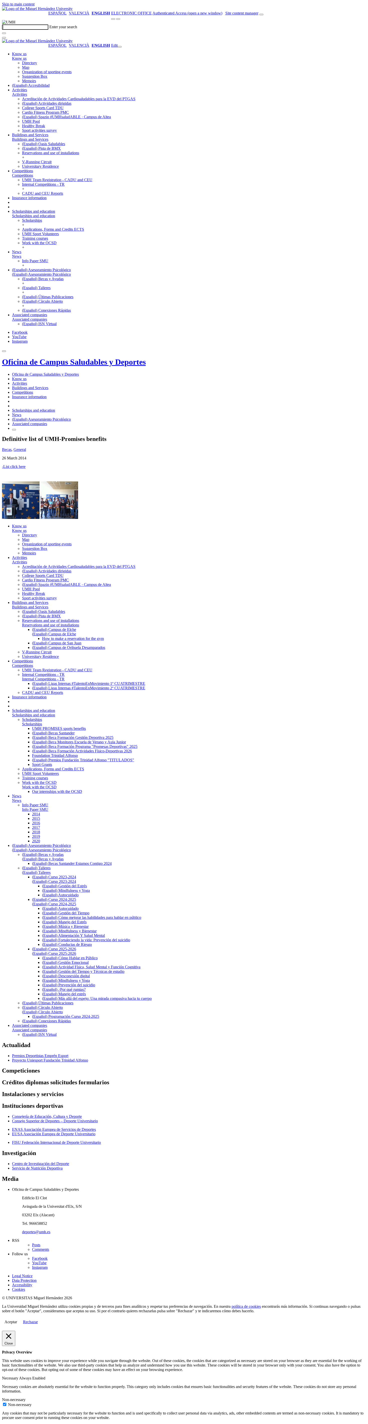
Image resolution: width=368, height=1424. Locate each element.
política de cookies (246, 1306)
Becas (7, 449)
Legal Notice (22, 1276)
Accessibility (22, 1285)
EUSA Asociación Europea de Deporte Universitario (53, 1134)
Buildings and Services (30, 135)
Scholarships (32, 220)
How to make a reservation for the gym (73, 638)
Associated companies (29, 315)
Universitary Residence (40, 166)
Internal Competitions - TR (43, 184)
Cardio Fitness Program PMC (45, 112)
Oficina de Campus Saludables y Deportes (74, 361)
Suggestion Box (34, 76)
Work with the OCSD (39, 243)
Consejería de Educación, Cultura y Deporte (47, 1116)
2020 (36, 841)
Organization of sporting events (47, 72)
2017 (36, 827)
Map (25, 67)
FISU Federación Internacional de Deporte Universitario (56, 1142)
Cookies (18, 1289)
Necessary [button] (10, 1378)
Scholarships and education (33, 211)
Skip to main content (18, 4)
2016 (36, 823)
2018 (36, 832)
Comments (40, 1249)
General (20, 449)
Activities (19, 90)
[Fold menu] (120, 46)
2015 (36, 818)
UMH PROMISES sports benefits (59, 728)
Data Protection (24, 1280)
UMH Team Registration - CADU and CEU (57, 180)
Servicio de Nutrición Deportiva (37, 1168)
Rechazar (30, 1322)
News (16, 252)
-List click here (14, 466)
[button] (19, 58)
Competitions (22, 171)
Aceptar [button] (11, 1322)
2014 (36, 814)
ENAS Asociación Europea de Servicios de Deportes (54, 1129)
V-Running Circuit (37, 162)
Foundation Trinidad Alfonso (55, 755)
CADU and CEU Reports (42, 193)
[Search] (4, 33)
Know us (19, 54)
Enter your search (63, 27)
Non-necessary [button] (14, 1400)
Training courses (35, 238)
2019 (36, 836)
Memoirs (29, 81)
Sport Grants (42, 764)
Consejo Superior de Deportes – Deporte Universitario (55, 1121)
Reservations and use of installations (50, 153)
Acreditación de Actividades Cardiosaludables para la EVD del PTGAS (78, 99)
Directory (29, 63)
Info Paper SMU (35, 261)
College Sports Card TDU (43, 108)
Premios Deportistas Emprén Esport (40, 1056)
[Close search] (4, 37)
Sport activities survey (39, 130)
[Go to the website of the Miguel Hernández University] (37, 8)
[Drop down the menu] (118, 19)
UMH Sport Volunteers (40, 234)
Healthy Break (33, 126)
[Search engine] (261, 14)
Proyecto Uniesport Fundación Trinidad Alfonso (50, 1060)
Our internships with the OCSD (57, 791)
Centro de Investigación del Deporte (40, 1164)
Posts (36, 1245)
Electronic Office (131, 13)
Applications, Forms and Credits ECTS (53, 229)
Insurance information (29, 198)
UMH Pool (31, 121)
